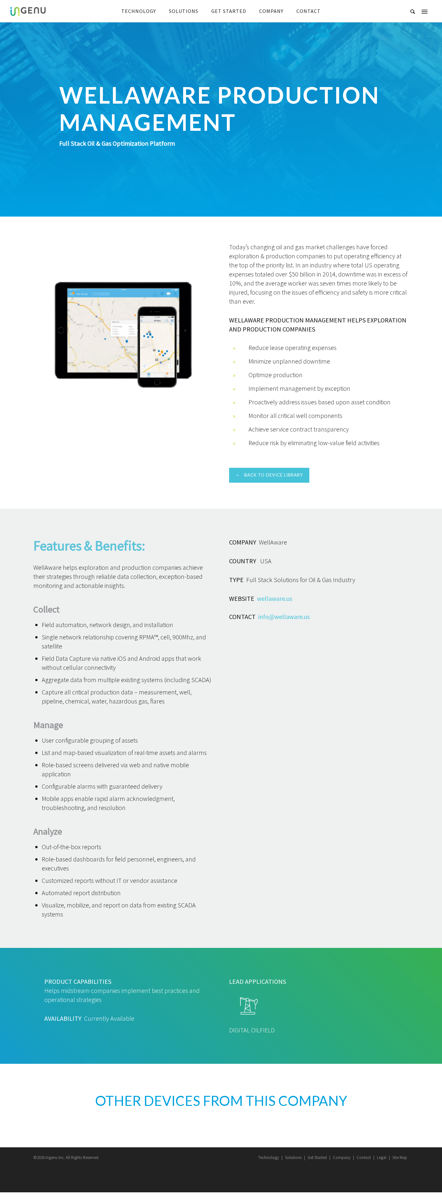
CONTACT (308, 11)
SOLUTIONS (183, 11)
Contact (364, 1157)
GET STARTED (228, 11)
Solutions (293, 1157)
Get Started (317, 1157)
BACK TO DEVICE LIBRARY (273, 475)
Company (341, 1157)
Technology (268, 1157)
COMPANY (271, 11)
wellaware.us (274, 598)
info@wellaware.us (284, 617)
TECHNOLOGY (138, 11)
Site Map (399, 1157)
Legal (381, 1157)
